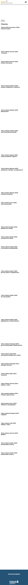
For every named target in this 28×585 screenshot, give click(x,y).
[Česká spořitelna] (14, 582)
